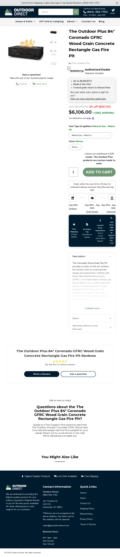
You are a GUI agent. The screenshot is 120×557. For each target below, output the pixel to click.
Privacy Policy (86, 519)
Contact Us (89, 21)
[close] (117, 3)
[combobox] (55, 12)
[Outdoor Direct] (19, 11)
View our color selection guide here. (88, 98)
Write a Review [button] (41, 374)
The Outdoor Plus (81, 63)
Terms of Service (88, 524)
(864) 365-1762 (97, 11)
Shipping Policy (87, 508)
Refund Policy (86, 513)
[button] (92, 256)
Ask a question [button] (78, 374)
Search (83, 492)
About (71, 21)
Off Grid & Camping (51, 21)
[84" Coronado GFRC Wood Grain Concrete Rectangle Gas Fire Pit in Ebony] (26, 50)
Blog (101, 21)
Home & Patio (24, 21)
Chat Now (41, 83)
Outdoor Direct (18, 552)
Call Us (23, 83)
